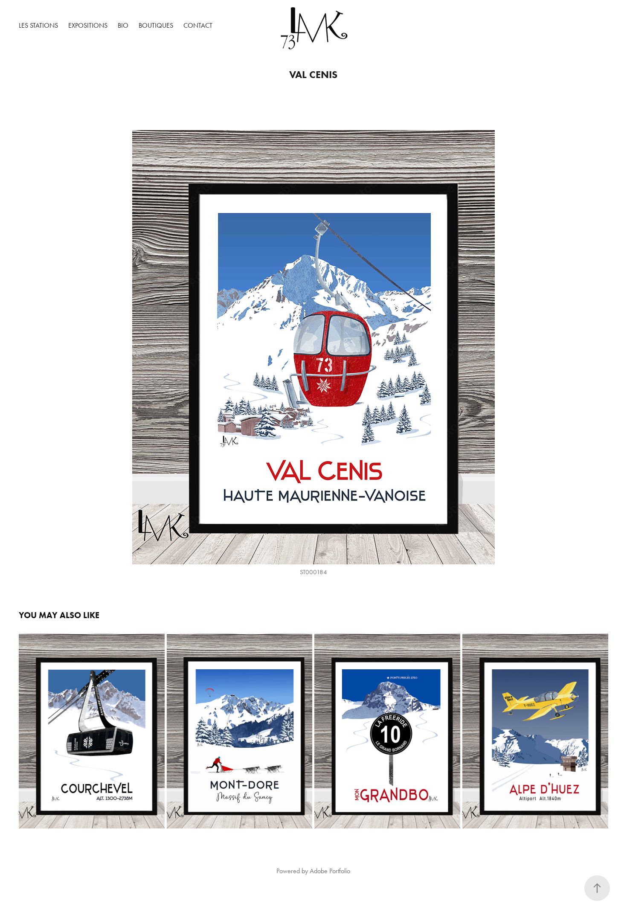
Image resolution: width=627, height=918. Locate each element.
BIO (123, 25)
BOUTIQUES (156, 25)
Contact (197, 25)
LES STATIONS (38, 25)
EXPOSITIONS (87, 25)
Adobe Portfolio (330, 871)
